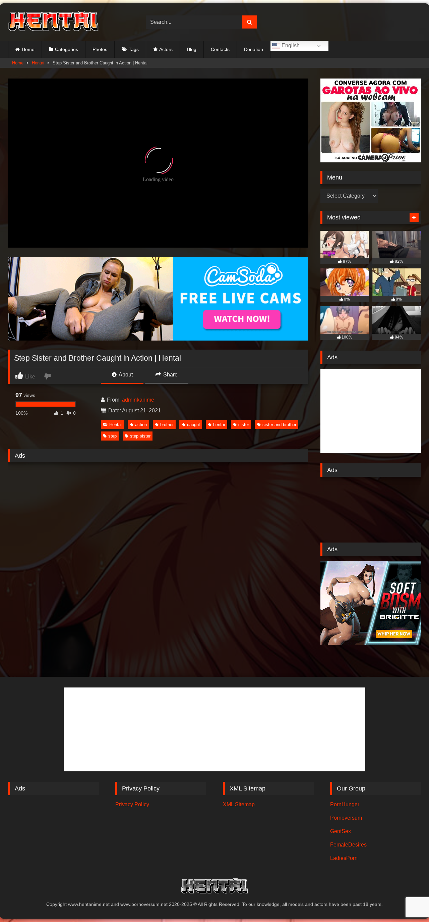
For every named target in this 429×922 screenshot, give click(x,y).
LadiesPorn (344, 858)
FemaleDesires (348, 845)
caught (193, 424)
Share (170, 374)
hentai (219, 424)
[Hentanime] (53, 22)
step (112, 436)
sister (243, 424)
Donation (253, 49)
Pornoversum (346, 818)
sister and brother (279, 424)
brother (167, 424)
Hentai (38, 62)
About (125, 374)
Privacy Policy (132, 804)
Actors (166, 49)
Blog (191, 49)
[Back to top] (408, 902)
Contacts (220, 49)
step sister (140, 436)
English (290, 45)
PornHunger (344, 804)
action (141, 424)
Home (28, 49)
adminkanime (138, 400)
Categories (66, 49)
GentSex (340, 831)
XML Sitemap (239, 804)
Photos (100, 49)
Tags (134, 49)
